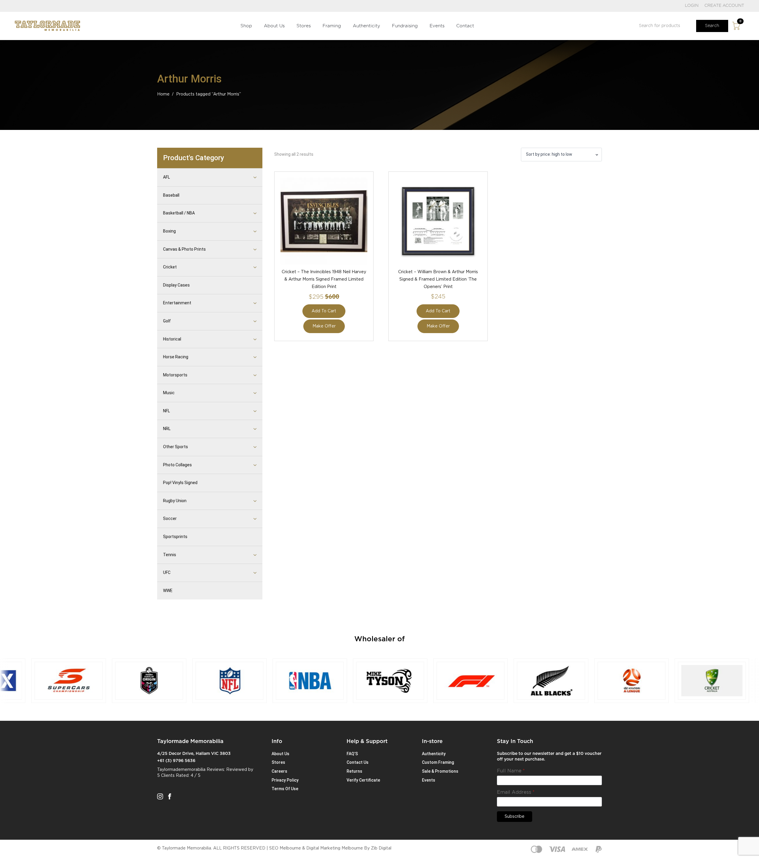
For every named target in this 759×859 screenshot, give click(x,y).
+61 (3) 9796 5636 (176, 761)
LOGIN (692, 6)
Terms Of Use (285, 788)
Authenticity (366, 26)
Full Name (511, 771)
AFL (166, 177)
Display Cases (176, 285)
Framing (332, 26)
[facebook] (170, 796)
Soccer (170, 518)
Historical (172, 339)
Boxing (169, 231)
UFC (166, 572)
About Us (274, 26)
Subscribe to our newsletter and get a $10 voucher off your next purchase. (549, 757)
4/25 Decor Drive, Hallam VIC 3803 (194, 754)
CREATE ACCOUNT (724, 6)
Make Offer (324, 326)
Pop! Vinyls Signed (180, 482)
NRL (166, 428)
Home (163, 94)
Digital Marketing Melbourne (334, 848)
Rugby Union (174, 500)
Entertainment (177, 302)
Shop (246, 26)
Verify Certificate (363, 780)
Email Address (516, 792)
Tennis (169, 554)
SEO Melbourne (285, 848)
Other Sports (175, 446)
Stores (303, 26)
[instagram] (160, 796)
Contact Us (358, 762)
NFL (166, 410)
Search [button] (712, 26)
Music (169, 392)
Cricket (170, 267)
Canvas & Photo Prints (184, 249)
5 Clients (166, 776)
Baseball (171, 195)
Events (437, 26)
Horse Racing (175, 356)
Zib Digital (381, 848)
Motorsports (175, 375)
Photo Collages (177, 464)
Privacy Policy (285, 780)
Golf (167, 321)
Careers (279, 771)
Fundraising (405, 26)
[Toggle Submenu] (247, 177)
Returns (354, 771)
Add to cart (324, 311)
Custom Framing (438, 762)
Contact (465, 26)
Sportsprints (175, 536)
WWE (168, 590)
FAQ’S (352, 753)
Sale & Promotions (440, 771)
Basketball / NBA (179, 213)
